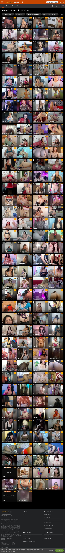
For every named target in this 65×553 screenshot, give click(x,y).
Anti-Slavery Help (48, 528)
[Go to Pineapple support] (13, 543)
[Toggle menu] (2, 2)
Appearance (8, 14)
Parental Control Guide (49, 525)
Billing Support (47, 538)
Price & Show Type (34, 14)
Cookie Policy (11, 551)
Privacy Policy (47, 514)
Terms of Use (47, 517)
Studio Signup (26, 538)
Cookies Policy (47, 522)
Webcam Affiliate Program (29, 541)
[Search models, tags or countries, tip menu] (63, 6)
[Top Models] (22, 2)
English (5, 515)
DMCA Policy (47, 520)
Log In (61, 2)
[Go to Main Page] (12, 2)
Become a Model (27, 535)
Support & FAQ (47, 535)
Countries (20, 14)
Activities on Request (50, 14)
